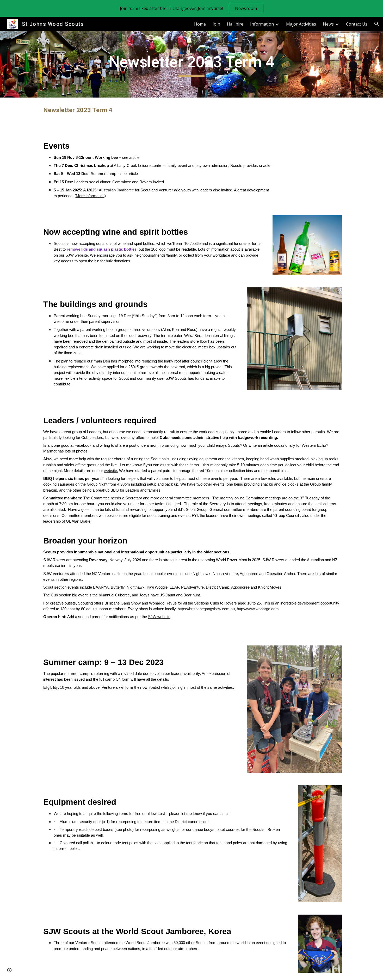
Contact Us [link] (356, 24)
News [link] (328, 24)
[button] (376, 24)
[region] (191, 8)
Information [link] (262, 24)
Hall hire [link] (235, 24)
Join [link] (216, 24)
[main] (191, 64)
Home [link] (200, 24)
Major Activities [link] (301, 24)
